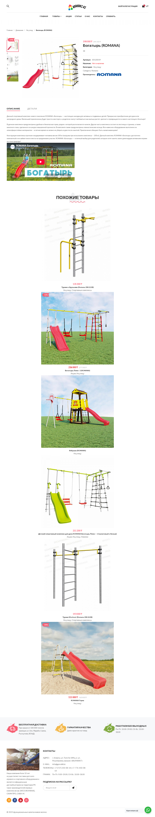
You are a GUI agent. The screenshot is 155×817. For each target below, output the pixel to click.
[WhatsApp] (26, 800)
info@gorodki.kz (59, 764)
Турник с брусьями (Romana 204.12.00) (78, 287)
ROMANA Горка (77, 700)
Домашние (19, 30)
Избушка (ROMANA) (77, 450)
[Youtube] (20, 800)
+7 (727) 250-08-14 (62, 768)
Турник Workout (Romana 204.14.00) (77, 617)
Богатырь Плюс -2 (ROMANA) (77, 370)
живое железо (41, 812)
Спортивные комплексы (82, 290)
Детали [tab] (32, 108)
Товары (56, 16)
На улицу (29, 30)
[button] (75, 40)
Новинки (84, 537)
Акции (69, 16)
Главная (44, 16)
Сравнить (110, 16)
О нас (87, 16)
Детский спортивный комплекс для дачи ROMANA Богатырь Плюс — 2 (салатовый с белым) (77, 534)
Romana (95, 71)
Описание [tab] (13, 108)
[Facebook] (14, 800)
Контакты (98, 16)
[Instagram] (9, 800)
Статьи (78, 16)
